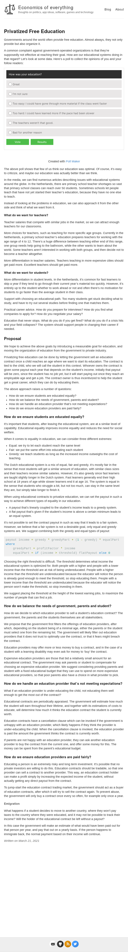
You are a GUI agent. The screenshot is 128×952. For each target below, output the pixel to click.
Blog (107, 9)
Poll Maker (73, 161)
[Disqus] (64, 886)
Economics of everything (46, 7)
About (119, 9)
